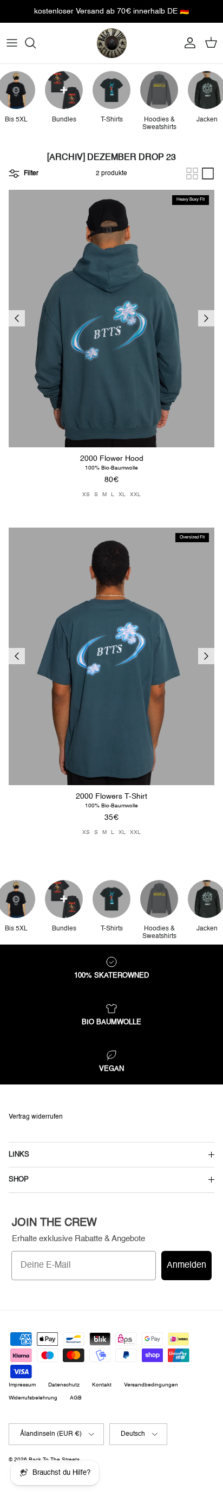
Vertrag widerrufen (36, 1117)
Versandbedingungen (151, 1385)
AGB (76, 1398)
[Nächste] (206, 318)
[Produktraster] (192, 173)
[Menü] (12, 43)
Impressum (22, 1385)
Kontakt (102, 1385)
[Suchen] (36, 43)
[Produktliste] (207, 173)
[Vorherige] (17, 318)
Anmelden (186, 1265)
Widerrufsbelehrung (33, 1398)
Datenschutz (64, 1385)
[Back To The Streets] (112, 43)
